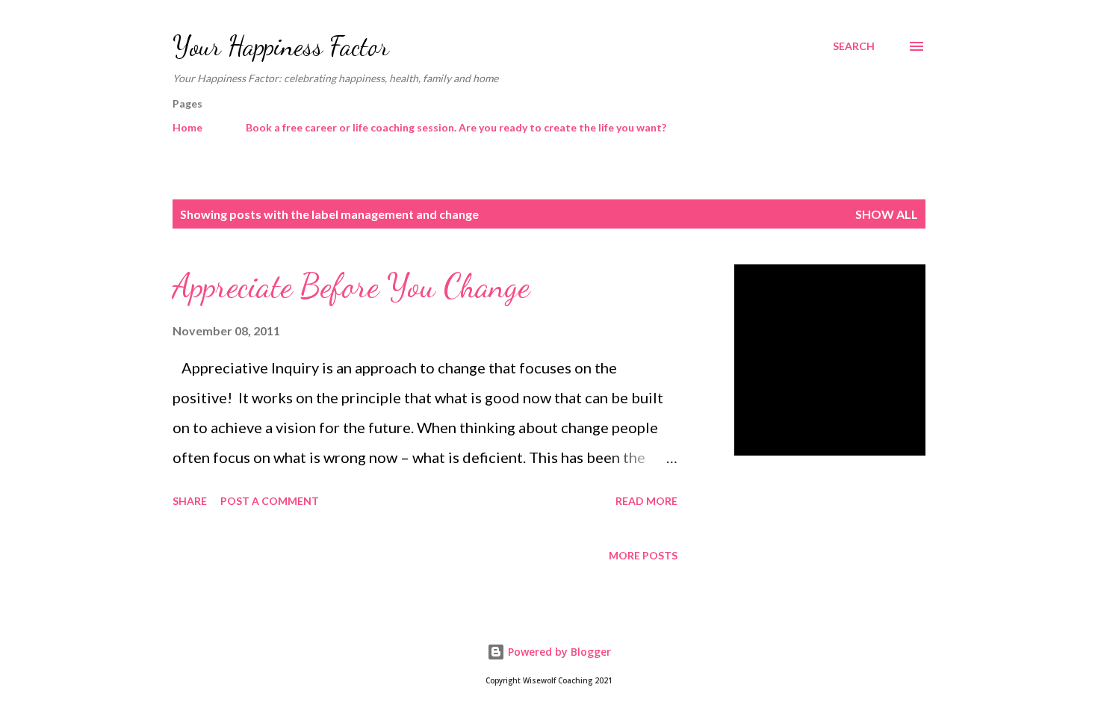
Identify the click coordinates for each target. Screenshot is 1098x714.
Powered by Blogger (558, 652)
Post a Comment (269, 500)
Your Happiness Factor (281, 46)
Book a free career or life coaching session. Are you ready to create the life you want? (456, 127)
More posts (643, 555)
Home (187, 127)
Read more (646, 500)
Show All (886, 214)
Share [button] (190, 500)
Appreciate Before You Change (351, 286)
